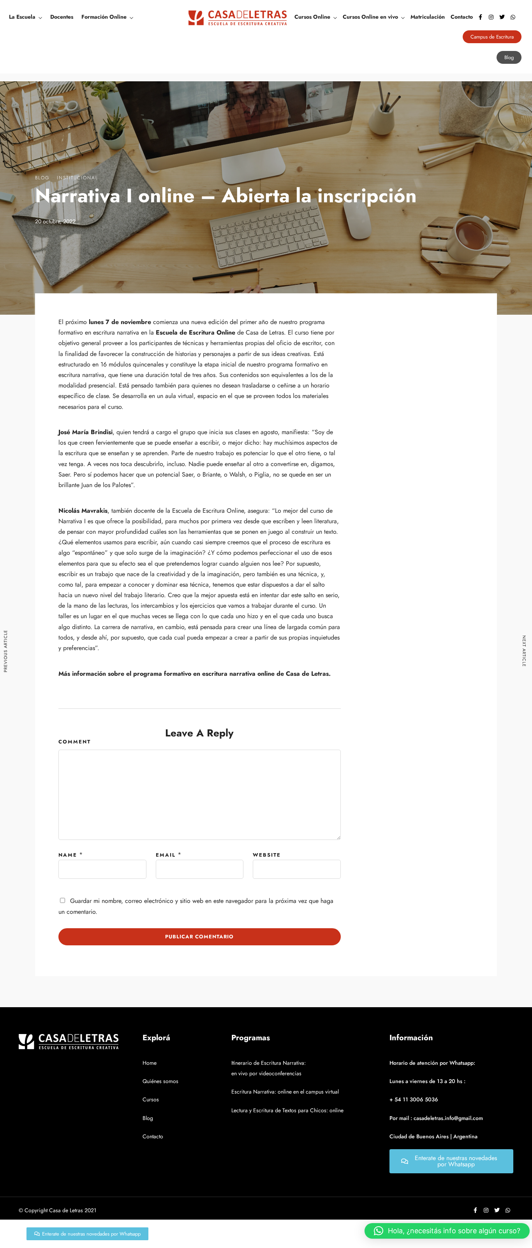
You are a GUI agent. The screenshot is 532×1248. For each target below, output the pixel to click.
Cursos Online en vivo (370, 17)
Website (267, 855)
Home (150, 1063)
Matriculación (427, 17)
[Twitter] (502, 17)
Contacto (462, 17)
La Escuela (22, 17)
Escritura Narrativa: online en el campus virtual (285, 1092)
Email (166, 855)
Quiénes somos (160, 1081)
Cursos (151, 1099)
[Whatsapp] (512, 17)
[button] (447, 1231)
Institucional (77, 177)
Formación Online (104, 17)
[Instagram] (491, 17)
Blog (42, 177)
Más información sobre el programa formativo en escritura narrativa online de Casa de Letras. (194, 673)
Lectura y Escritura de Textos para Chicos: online (287, 1110)
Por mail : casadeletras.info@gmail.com (436, 1118)
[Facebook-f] (480, 17)
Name (67, 855)
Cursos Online (312, 17)
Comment (74, 741)
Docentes (61, 17)
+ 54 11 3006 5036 (413, 1099)
